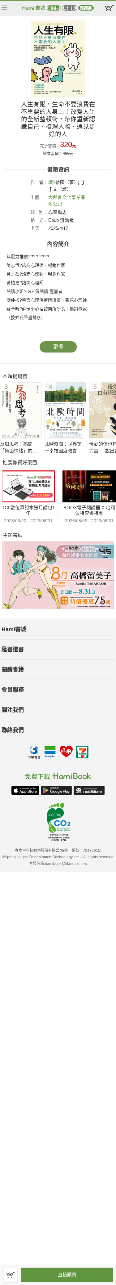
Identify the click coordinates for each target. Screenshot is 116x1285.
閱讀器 (86, 8)
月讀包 (69, 8)
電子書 (54, 8)
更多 (58, 347)
